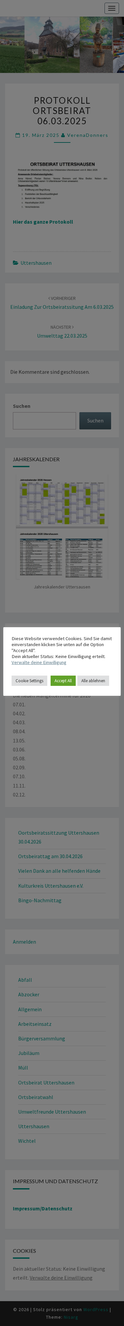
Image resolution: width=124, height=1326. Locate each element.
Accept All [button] (63, 681)
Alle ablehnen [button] (93, 681)
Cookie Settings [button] (29, 681)
